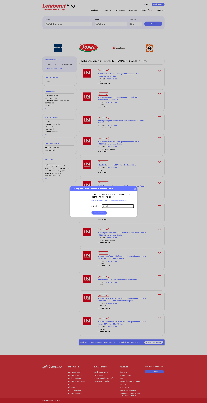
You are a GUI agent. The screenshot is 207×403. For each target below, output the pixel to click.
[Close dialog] (134, 189)
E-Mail (94, 206)
